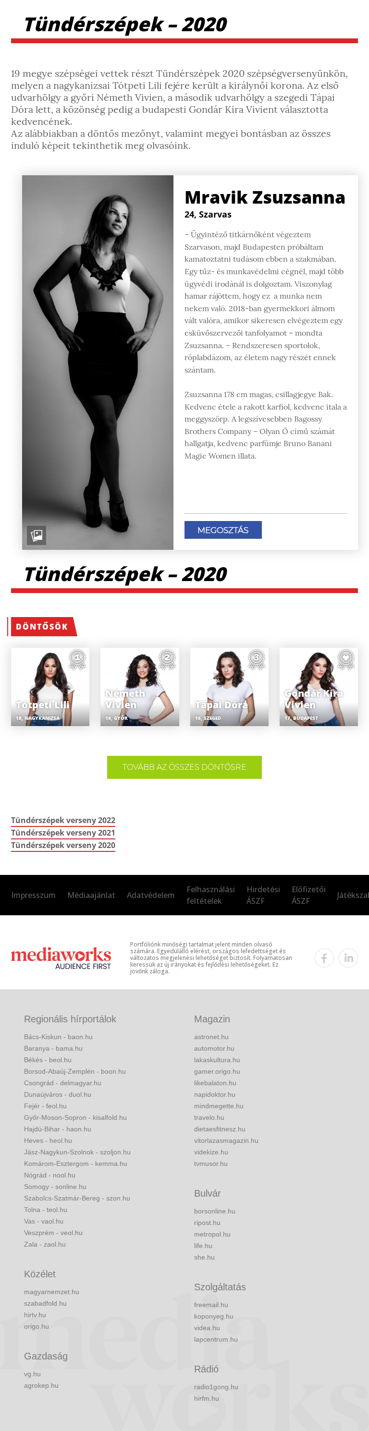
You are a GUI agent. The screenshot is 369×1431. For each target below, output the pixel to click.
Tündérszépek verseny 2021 (63, 832)
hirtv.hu (35, 1315)
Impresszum (33, 895)
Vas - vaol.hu (43, 1221)
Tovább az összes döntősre (184, 767)
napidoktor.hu (214, 1094)
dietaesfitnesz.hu (220, 1129)
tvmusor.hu (211, 1163)
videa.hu (207, 1328)
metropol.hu (212, 1234)
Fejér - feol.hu (45, 1106)
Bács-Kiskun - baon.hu (58, 1037)
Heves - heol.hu (48, 1140)
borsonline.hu (214, 1211)
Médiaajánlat (91, 895)
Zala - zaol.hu (45, 1244)
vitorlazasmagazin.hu (226, 1140)
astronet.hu (211, 1037)
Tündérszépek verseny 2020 (63, 845)
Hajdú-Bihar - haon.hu (57, 1129)
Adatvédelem (151, 895)
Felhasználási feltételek (210, 895)
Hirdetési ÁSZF (263, 895)
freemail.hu (211, 1305)
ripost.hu (207, 1222)
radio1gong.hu (216, 1387)
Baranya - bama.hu (53, 1048)
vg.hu (32, 1374)
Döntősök (42, 626)
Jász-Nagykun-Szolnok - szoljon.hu (77, 1152)
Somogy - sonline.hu (55, 1186)
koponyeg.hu (214, 1316)
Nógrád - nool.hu (49, 1175)
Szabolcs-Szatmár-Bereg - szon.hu (77, 1198)
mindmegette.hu (219, 1106)
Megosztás (222, 530)
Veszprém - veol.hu (53, 1233)
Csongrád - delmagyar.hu (62, 1083)
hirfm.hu (206, 1398)
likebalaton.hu (215, 1083)
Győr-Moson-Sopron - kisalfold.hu (75, 1117)
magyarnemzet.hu (51, 1292)
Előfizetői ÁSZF (309, 895)
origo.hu (36, 1326)
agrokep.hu (41, 1385)
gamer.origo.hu (217, 1071)
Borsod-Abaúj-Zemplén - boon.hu (75, 1071)
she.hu (204, 1257)
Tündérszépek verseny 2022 (63, 820)
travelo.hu (209, 1117)
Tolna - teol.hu (45, 1209)
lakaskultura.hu (217, 1060)
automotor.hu (214, 1048)
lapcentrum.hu (216, 1339)
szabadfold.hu (45, 1303)
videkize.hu (211, 1152)
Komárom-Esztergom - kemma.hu (75, 1163)
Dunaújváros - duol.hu (57, 1094)
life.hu (203, 1245)
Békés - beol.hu (48, 1060)
